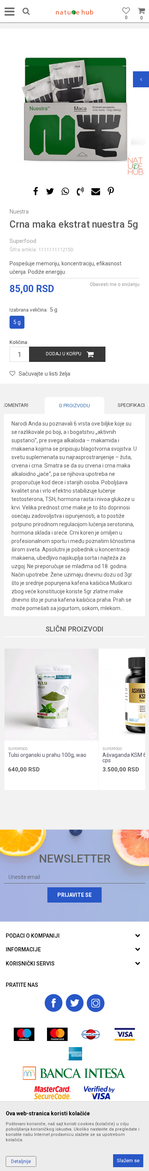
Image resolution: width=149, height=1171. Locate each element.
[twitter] (75, 1003)
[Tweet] (50, 191)
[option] (74, 106)
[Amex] (74, 1053)
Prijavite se (74, 895)
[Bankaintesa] (74, 1073)
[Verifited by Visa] (99, 1092)
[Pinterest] (111, 191)
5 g (17, 322)
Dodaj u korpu (63, 354)
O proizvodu (74, 405)
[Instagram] (96, 1003)
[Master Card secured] (52, 1092)
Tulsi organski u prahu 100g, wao (47, 755)
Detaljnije (21, 1161)
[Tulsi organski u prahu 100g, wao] (51, 695)
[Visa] (124, 1034)
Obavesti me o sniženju (114, 284)
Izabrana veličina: (33, 309)
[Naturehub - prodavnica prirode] (74, 12)
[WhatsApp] (65, 191)
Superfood (23, 241)
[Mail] (95, 191)
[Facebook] (35, 191)
